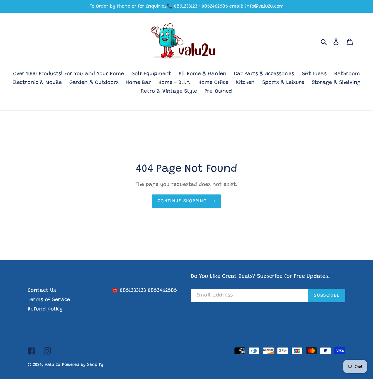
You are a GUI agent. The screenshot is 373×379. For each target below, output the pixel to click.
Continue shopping (182, 201)
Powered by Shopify (82, 365)
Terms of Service (49, 300)
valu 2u (52, 365)
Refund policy (45, 309)
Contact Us (42, 290)
